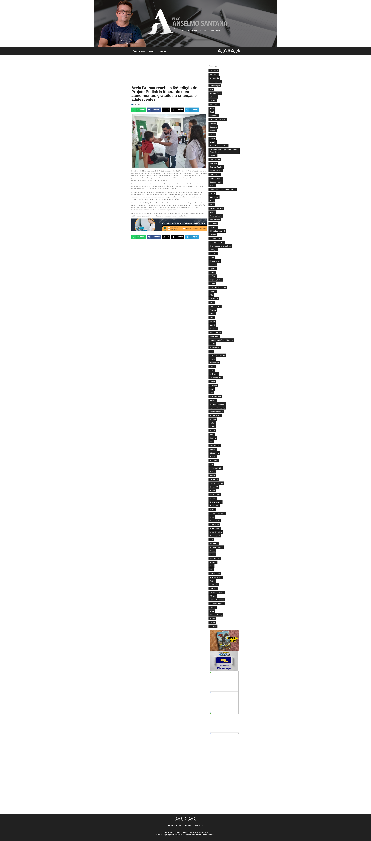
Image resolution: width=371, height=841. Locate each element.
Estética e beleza (216, 280)
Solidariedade (215, 573)
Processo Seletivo (216, 483)
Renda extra (214, 506)
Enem (212, 257)
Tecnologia (214, 585)
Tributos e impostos (217, 604)
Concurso (213, 163)
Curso (212, 201)
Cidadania (213, 127)
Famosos (213, 291)
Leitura (212, 381)
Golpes (212, 321)
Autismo (213, 101)
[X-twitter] (229, 51)
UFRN (212, 611)
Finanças (213, 310)
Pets (211, 464)
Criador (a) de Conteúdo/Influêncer (222, 190)
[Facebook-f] (225, 51)
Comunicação (215, 159)
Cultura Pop (214, 197)
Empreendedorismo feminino (220, 246)
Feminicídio (214, 299)
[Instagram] (220, 51)
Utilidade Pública (216, 615)
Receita (212, 491)
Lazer (212, 370)
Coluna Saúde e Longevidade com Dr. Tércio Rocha (223, 151)
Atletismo (213, 97)
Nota (211, 442)
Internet (212, 359)
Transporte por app (217, 600)
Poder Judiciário (216, 468)
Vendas (212, 619)
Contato (162, 51)
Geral (212, 317)
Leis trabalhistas (216, 378)
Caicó (212, 112)
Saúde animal (214, 521)
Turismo (212, 607)
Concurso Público (216, 167)
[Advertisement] (169, 70)
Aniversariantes (215, 82)
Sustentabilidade (216, 577)
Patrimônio (214, 461)
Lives (211, 389)
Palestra (213, 457)
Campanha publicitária (218, 119)
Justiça (212, 366)
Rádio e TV (214, 487)
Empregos (213, 250)
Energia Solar (214, 261)
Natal (212, 434)
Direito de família (216, 216)
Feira (211, 295)
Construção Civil (216, 171)
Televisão (213, 588)
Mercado (213, 400)
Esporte (212, 269)
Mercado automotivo (217, 404)
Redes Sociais (215, 494)
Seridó (212, 555)
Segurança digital (216, 547)
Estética (213, 276)
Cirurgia (212, 142)
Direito (212, 212)
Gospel (212, 325)
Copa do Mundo (216, 182)
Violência (213, 626)
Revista (212, 509)
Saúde (212, 517)
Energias (213, 265)
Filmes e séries (215, 306)
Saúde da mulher (216, 532)
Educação (213, 227)
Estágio (212, 272)
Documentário (215, 220)
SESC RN (213, 562)
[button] (138, 110)
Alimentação (214, 78)
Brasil (212, 108)
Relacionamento (215, 502)
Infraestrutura (215, 348)
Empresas (213, 254)
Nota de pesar (215, 445)
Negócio (213, 438)
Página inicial (138, 51)
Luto (211, 393)
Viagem (212, 622)
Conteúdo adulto (216, 178)
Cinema (212, 138)
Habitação (213, 329)
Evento (212, 284)
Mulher (212, 423)
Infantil (212, 344)
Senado (212, 551)
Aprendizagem (215, 86)
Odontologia (214, 453)
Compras (213, 156)
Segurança (213, 543)
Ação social (214, 71)
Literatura (213, 385)
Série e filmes (215, 558)
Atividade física (215, 93)
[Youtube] (233, 51)
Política (212, 472)
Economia (213, 223)
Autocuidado (214, 104)
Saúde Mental (215, 536)
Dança (212, 205)
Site (211, 570)
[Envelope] (238, 51)
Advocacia (213, 74)
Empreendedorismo (217, 242)
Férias (212, 302)
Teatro (212, 581)
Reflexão (213, 498)
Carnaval (213, 123)
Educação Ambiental (217, 231)
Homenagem (214, 336)
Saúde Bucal (214, 525)
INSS (211, 351)
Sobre (152, 51)
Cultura (212, 193)
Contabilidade (215, 174)
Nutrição (213, 449)
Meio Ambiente (215, 397)
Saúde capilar (215, 528)
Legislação (213, 374)
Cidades (213, 131)
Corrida (212, 186)
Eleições (213, 235)
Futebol (212, 314)
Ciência (212, 135)
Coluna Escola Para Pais (218, 146)
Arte (211, 89)
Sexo (211, 566)
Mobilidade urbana (216, 412)
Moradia (213, 419)
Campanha (213, 116)
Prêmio (212, 476)
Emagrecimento (215, 238)
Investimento (214, 363)
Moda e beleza (215, 415)
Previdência (214, 479)
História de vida (215, 333)
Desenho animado (216, 208)
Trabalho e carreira (216, 592)
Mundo (212, 427)
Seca (211, 540)
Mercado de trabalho (217, 408)
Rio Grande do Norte (217, 513)
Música (212, 430)
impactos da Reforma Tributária (221, 340)
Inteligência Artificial (217, 355)
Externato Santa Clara (218, 287)
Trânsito (213, 596)
